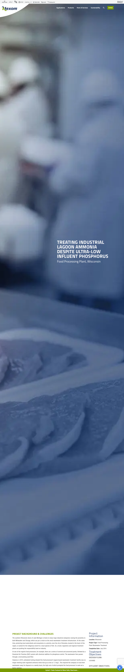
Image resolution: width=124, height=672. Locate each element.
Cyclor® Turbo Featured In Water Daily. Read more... (62, 670)
